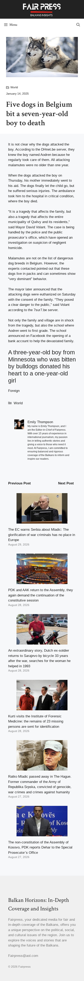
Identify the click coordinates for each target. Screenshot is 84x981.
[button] (78, 25)
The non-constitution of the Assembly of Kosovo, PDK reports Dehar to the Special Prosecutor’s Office (40, 847)
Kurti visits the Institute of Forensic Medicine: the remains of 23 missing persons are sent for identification (35, 721)
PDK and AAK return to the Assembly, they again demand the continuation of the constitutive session (40, 595)
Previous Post (19, 483)
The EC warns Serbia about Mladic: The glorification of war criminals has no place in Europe (41, 535)
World (14, 87)
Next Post (66, 483)
